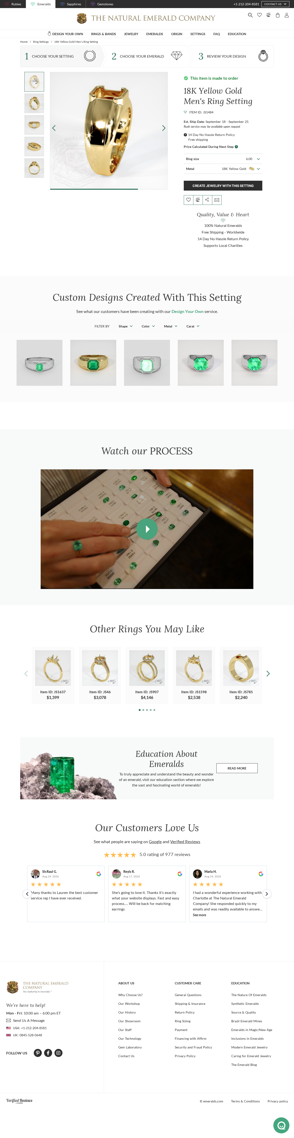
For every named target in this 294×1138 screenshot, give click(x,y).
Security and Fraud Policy (193, 1047)
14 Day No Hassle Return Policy (211, 135)
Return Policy (185, 1012)
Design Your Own (188, 311)
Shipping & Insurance (190, 1004)
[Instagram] (58, 1053)
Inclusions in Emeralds (247, 1038)
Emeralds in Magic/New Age (251, 1030)
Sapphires (74, 4)
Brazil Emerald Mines (246, 1021)
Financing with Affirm (190, 1038)
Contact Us (126, 1056)
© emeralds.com (211, 1101)
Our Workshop (129, 1004)
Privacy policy (278, 1101)
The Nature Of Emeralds (248, 995)
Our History (127, 1012)
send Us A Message (29, 1020)
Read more (243, 769)
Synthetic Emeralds (245, 1004)
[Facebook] (48, 1053)
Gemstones (105, 4)
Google (155, 841)
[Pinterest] (38, 1053)
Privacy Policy (185, 1056)
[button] (164, 128)
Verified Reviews (185, 841)
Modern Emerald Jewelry (249, 1047)
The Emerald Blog (244, 1065)
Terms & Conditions (245, 1101)
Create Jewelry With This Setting (223, 186)
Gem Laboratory (130, 1047)
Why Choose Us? (130, 995)
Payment (181, 1030)
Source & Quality (243, 1012)
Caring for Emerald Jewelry (251, 1056)
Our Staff (125, 1030)
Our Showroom (129, 1021)
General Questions (188, 995)
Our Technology (129, 1038)
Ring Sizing (182, 1021)
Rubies (16, 4)
